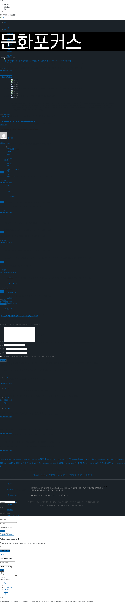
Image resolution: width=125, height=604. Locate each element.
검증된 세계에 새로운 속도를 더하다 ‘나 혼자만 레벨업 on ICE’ (23, 236)
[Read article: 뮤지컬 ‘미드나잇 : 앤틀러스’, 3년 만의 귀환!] (62, 252)
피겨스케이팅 (11, 292)
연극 (2, 463)
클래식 (54, 463)
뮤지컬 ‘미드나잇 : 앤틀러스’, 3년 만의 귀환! (16, 266)
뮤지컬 (9, 51)
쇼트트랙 (10, 298)
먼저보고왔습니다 (31, 459)
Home (2, 58)
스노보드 (81, 459)
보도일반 (53, 459)
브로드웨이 (61, 459)
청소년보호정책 (62, 475)
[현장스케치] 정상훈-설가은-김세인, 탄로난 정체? (19, 316)
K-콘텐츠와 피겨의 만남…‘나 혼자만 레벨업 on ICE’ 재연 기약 (27, 144)
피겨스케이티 (93, 463)
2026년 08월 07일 (6, 302)
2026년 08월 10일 (6, 272)
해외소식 (119, 463)
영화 (5, 463)
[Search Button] (16, 522)
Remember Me (7, 527)
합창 (115, 463)
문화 (5, 58)
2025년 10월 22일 (6, 70)
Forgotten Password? (7, 535)
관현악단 (2, 459)
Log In (2, 554)
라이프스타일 (8, 309)
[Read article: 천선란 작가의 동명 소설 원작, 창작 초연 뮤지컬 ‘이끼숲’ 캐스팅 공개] (62, 162)
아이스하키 (116, 459)
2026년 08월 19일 (6, 183)
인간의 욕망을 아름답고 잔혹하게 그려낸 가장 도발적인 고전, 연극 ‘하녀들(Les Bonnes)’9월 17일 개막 (43, 68)
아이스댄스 (100, 459)
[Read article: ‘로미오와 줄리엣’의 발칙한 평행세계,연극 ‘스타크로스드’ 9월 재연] (62, 281)
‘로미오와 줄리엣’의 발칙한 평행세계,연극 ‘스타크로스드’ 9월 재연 (25, 295)
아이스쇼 (111, 459)
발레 (48, 459)
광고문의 (7, 11)
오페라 (8, 463)
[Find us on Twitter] (1, 1)
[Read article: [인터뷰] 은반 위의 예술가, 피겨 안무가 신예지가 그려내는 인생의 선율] (62, 439)
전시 (30, 463)
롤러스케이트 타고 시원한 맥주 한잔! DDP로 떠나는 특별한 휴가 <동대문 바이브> (35, 390)
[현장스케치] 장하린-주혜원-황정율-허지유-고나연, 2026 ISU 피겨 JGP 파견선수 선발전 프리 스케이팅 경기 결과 (48, 258)
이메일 (2, 349)
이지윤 (4, 68)
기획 (17, 459)
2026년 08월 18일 (6, 213)
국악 (6, 459)
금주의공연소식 (11, 459)
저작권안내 (72, 475)
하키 (113, 463)
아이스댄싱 (106, 459)
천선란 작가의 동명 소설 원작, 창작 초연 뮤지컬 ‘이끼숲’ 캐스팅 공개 (30, 116)
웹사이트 (3, 353)
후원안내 (7, 9)
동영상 (6, 592)
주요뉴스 (36, 463)
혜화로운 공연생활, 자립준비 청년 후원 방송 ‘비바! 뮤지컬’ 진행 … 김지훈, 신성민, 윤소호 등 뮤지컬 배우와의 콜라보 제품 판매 (52, 342)
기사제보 (7, 7)
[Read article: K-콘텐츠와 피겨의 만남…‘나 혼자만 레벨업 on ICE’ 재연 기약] (62, 192)
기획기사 (20, 459)
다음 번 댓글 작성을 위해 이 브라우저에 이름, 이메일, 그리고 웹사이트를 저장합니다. (29, 357)
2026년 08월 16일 (6, 242)
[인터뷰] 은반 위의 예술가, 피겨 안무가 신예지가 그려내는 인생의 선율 (31, 434)
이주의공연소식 (16, 463)
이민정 (4, 210)
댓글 (2, 341)
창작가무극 (46, 463)
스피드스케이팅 (12, 303)
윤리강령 (52, 475)
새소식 (68, 459)
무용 (38, 459)
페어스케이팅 (71, 463)
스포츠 (6, 585)
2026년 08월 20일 (6, 400)
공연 (5, 22)
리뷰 (8, 175)
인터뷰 (26, 463)
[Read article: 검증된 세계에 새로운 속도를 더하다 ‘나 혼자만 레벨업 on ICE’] (62, 222)
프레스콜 (87, 463)
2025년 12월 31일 (6, 450)
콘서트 (51, 463)
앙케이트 (10, 510)
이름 (2, 345)
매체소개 (7, 5)
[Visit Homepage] (4, 17)
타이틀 (60, 463)
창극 (42, 463)
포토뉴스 (7, 397)
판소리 (65, 463)
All (8, 28)
